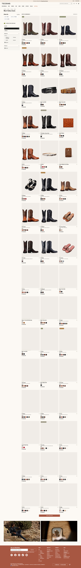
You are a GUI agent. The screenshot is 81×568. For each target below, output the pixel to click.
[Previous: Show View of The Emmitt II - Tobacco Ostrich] (60, 370)
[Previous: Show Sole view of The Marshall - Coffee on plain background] (60, 58)
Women (40, 554)
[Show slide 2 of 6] (76, 58)
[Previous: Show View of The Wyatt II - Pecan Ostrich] (22, 121)
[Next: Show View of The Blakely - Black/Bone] (39, 183)
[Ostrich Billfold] (68, 120)
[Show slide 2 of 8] (39, 121)
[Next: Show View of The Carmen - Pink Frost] (76, 245)
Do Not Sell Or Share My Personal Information (37, 564)
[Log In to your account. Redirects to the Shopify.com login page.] (76, 3)
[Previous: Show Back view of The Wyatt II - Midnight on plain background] (60, 308)
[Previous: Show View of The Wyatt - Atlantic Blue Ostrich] (22, 463)
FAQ (64, 549)
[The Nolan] (49, 58)
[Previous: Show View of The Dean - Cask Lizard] (41, 463)
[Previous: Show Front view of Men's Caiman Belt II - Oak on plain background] (41, 308)
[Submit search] (71, 3)
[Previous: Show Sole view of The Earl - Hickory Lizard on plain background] (41, 495)
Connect (57, 547)
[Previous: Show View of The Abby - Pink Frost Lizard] (60, 495)
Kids (39, 559)
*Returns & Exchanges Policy (66, 552)
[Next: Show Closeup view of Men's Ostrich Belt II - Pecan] (76, 276)
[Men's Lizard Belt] (49, 89)
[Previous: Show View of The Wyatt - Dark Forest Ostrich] (22, 27)
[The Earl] (31, 152)
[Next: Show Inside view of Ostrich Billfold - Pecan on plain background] (76, 121)
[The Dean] (68, 183)
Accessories (42, 553)
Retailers (56, 553)
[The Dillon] (49, 27)
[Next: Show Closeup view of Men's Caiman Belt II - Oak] (57, 308)
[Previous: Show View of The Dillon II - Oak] (41, 27)
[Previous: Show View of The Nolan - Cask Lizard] (41, 58)
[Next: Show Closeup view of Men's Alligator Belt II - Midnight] (57, 370)
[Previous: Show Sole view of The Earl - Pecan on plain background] (22, 152)
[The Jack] (68, 27)
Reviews (48, 554)
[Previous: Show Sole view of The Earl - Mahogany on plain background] (60, 432)
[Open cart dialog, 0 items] (78, 3)
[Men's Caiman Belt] (68, 89)
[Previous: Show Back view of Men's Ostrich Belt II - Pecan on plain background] (60, 276)
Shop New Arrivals (44, 1)
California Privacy (21, 564)
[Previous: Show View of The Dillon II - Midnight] (41, 183)
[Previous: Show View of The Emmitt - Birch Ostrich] (22, 370)
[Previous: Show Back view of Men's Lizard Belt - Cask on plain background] (22, 339)
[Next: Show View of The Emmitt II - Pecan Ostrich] (39, 214)
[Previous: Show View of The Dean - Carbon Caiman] (60, 463)
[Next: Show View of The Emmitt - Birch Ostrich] (39, 370)
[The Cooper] (31, 245)
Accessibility (27, 564)
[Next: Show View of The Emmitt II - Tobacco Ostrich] (76, 370)
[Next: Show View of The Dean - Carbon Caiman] (76, 463)
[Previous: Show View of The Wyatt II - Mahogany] (22, 401)
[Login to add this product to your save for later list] (39, 40)
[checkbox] (9, 23)
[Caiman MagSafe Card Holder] (68, 152)
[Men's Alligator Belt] (49, 370)
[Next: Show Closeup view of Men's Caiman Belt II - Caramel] (76, 89)
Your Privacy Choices (15, 565)
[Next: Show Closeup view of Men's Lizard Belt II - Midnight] (57, 89)
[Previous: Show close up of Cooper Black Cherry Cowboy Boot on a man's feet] (22, 245)
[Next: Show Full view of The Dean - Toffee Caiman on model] (76, 183)
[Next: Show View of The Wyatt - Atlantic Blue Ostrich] (39, 463)
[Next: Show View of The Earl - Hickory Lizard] (57, 495)
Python (11, 9)
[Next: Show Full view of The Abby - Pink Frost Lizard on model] (76, 495)
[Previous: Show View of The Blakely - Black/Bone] (22, 183)
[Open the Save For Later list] (74, 3)
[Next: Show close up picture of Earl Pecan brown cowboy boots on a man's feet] (39, 152)
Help (64, 547)
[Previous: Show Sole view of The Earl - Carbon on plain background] (60, 401)
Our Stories (49, 549)
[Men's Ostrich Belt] (68, 276)
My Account (57, 549)
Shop (39, 547)
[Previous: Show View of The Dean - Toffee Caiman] (60, 183)
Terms (11, 564)
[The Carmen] (68, 245)
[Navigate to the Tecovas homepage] (6, 3)
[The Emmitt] (31, 214)
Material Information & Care (67, 556)
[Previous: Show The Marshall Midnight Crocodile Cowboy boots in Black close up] (41, 276)
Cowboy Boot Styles (50, 555)
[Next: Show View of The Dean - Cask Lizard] (57, 463)
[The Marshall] (68, 58)
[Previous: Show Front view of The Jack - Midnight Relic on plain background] (60, 27)
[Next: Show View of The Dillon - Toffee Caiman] (57, 401)
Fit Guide (65, 554)
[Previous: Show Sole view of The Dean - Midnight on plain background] (60, 339)
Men (39, 549)
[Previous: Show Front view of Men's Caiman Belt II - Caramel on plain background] (60, 89)
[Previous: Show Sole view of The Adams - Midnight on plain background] (22, 89)
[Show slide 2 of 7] (57, 27)
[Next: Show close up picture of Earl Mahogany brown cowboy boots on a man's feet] (76, 432)
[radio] (11, 28)
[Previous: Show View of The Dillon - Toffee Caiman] (41, 401)
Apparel (41, 552)
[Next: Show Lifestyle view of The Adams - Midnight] (39, 89)
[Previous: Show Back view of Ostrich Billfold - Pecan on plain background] (60, 121)
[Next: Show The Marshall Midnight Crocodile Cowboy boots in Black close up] (57, 276)
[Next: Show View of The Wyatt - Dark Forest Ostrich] (39, 27)
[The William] (31, 58)
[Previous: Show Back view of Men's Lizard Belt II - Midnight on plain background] (41, 89)
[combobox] (65, 3)
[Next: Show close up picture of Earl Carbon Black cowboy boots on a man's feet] (76, 401)
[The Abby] (68, 494)
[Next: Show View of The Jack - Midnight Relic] (76, 27)
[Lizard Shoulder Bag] (31, 432)
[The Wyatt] (31, 27)
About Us (48, 547)
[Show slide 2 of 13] (39, 401)
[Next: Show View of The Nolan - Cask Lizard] (57, 58)
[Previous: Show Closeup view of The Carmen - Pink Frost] (60, 245)
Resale (48, 558)
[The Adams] (31, 89)
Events (56, 552)
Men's (8, 9)
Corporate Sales (58, 556)
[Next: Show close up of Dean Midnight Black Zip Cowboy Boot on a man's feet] (76, 339)
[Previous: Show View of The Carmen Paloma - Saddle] (60, 214)
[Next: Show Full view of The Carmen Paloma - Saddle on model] (76, 214)
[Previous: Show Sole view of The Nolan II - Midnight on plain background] (41, 245)
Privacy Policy (15, 564)
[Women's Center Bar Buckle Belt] (31, 307)
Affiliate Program (58, 557)
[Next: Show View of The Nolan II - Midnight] (57, 245)
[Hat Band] (49, 152)
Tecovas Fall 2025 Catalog (49, 551)
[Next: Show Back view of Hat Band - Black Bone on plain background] (57, 152)
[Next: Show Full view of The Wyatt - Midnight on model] (76, 308)
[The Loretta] (49, 432)
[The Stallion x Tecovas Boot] (49, 120)
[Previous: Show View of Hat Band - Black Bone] (41, 152)
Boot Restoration (66, 557)
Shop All (5, 9)
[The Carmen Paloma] (68, 214)
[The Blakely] (31, 183)
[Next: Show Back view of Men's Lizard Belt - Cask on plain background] (39, 339)
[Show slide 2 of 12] (57, 121)
